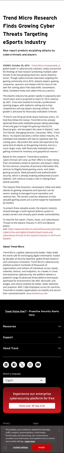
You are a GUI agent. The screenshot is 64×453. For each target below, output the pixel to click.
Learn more (30, 441)
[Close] (59, 430)
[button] (24, 380)
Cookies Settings (20, 447)
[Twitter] (22, 365)
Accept (42, 447)
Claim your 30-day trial (27, 405)
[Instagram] (30, 365)
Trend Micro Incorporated (44, 65)
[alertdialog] (32, 439)
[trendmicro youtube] (38, 365)
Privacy (6, 423)
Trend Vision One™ (15, 311)
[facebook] (14, 365)
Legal (35, 423)
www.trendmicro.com (37, 293)
